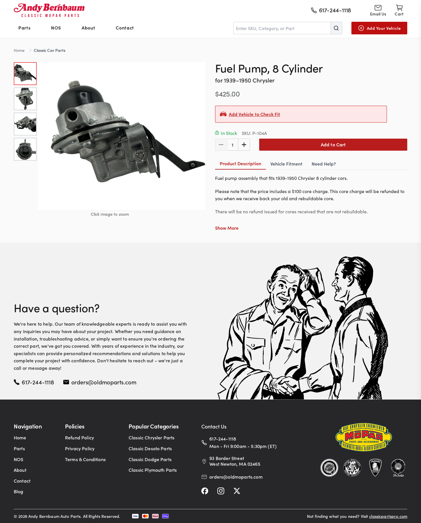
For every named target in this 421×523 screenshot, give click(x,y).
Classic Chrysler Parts (152, 437)
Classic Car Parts (49, 50)
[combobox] (288, 28)
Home (19, 50)
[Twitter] (236, 490)
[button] (122, 136)
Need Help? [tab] (324, 163)
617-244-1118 (38, 382)
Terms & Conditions (85, 459)
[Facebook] (204, 490)
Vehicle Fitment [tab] (286, 163)
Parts (24, 27)
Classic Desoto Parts (150, 448)
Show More (227, 228)
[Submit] (336, 28)
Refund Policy (79, 437)
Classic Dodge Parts (150, 459)
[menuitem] (24, 28)
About (88, 27)
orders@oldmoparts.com (104, 382)
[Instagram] (220, 490)
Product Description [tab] (240, 163)
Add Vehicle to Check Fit (254, 114)
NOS (56, 27)
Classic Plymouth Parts (153, 470)
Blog (18, 491)
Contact (125, 27)
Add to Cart (333, 144)
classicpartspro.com (388, 516)
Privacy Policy (80, 448)
